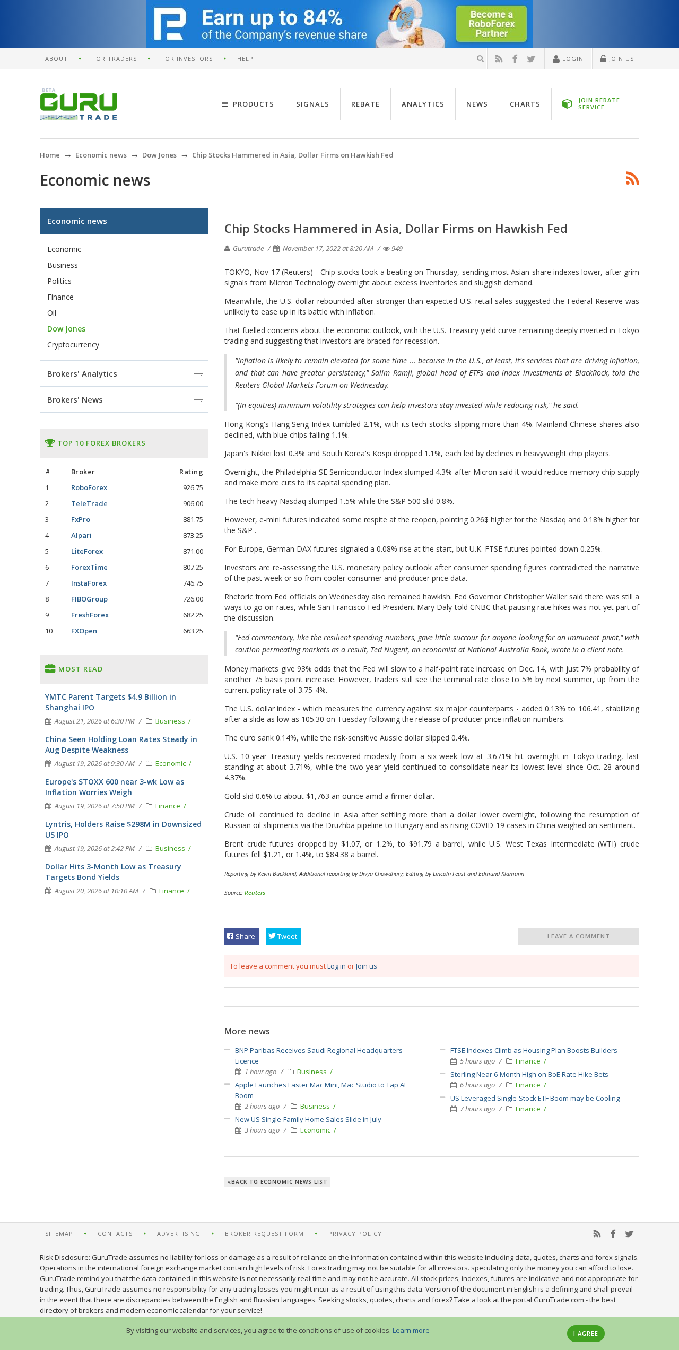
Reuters (255, 892)
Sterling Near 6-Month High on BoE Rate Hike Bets (529, 1074)
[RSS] (499, 58)
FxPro (80, 519)
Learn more (411, 1330)
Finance (529, 1061)
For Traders (114, 59)
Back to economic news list (279, 1182)
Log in (336, 966)
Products (252, 104)
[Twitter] (531, 58)
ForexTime (89, 567)
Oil (51, 313)
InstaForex (89, 583)
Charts (525, 104)
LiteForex (87, 551)
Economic (316, 1130)
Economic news (77, 220)
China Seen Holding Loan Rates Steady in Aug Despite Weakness (121, 744)
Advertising (179, 1234)
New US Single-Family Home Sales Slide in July (308, 1119)
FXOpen (84, 630)
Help (245, 59)
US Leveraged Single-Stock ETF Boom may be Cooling (535, 1098)
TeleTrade (89, 503)
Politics (59, 281)
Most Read (79, 669)
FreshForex (90, 615)
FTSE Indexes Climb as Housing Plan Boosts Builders (533, 1050)
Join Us (620, 59)
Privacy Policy (355, 1234)
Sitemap (59, 1234)
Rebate (365, 104)
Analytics (423, 104)
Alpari (81, 535)
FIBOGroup (89, 599)
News (477, 104)
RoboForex (89, 487)
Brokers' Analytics (82, 373)
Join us (366, 966)
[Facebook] (515, 58)
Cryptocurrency (73, 344)
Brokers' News (75, 399)
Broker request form (264, 1234)
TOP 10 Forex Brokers (100, 443)
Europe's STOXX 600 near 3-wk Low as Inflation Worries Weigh (114, 787)
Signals (312, 104)
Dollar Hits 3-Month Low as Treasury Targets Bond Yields (113, 871)
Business (312, 1071)
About (56, 59)
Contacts (115, 1234)
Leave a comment (578, 936)
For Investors (187, 59)
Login (572, 59)
